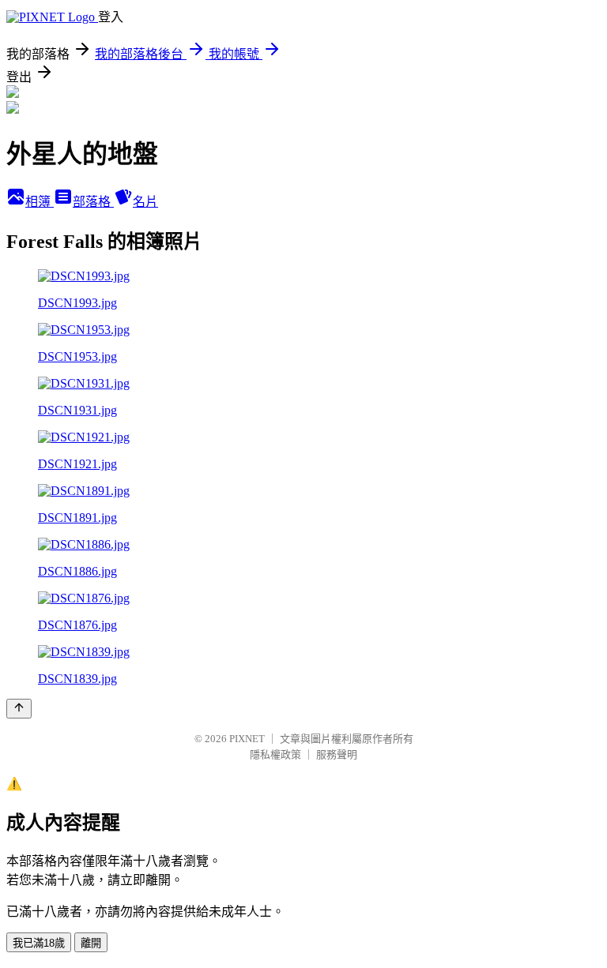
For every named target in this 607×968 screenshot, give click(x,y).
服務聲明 (336, 754)
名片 (145, 201)
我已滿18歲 (39, 943)
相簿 (39, 201)
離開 (91, 943)
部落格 (93, 201)
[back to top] (19, 708)
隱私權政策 (275, 754)
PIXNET (247, 739)
